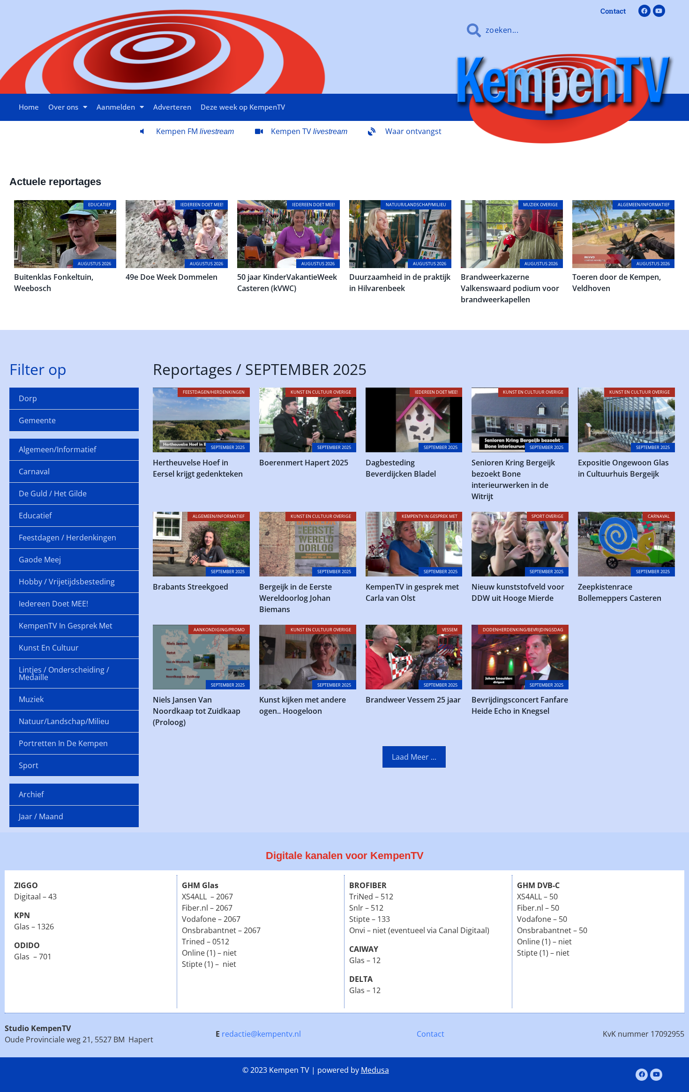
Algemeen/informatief (57, 449)
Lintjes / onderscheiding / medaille (64, 673)
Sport (28, 765)
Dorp (28, 398)
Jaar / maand (41, 816)
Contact (430, 1034)
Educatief (35, 515)
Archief (31, 794)
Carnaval (34, 471)
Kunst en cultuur (49, 648)
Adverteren (172, 107)
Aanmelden (116, 107)
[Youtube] (659, 11)
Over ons (63, 107)
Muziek (31, 699)
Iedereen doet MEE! (53, 603)
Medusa (375, 1070)
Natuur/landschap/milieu (64, 721)
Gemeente (37, 420)
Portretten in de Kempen (63, 743)
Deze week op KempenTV (243, 107)
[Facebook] (644, 11)
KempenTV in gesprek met (65, 626)
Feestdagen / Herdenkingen (67, 537)
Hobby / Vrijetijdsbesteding (67, 581)
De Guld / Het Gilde (53, 493)
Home (29, 107)
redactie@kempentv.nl (261, 1034)
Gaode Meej (40, 559)
